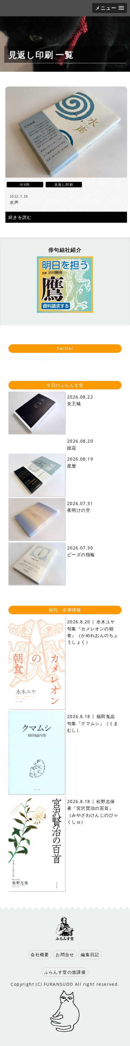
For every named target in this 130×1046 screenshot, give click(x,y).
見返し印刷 (63, 184)
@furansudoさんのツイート (39, 358)
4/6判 (25, 184)
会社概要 (40, 954)
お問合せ (65, 954)
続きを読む (20, 217)
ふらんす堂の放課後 (65, 972)
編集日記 (90, 954)
